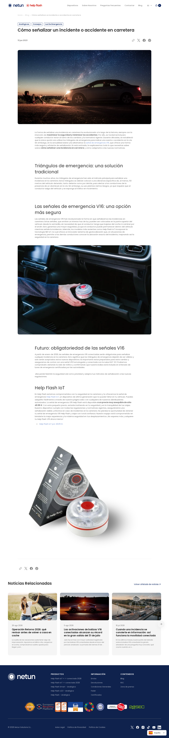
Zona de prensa (127, 686)
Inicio (20, 15)
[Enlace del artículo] (32, 624)
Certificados (96, 695)
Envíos (93, 678)
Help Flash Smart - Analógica (63, 686)
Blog (27, 15)
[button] (158, 5)
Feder (93, 691)
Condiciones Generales (101, 686)
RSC (122, 682)
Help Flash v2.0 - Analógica (62, 691)
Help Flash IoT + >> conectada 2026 (66, 678)
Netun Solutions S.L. (23, 727)
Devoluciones (97, 682)
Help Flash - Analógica (60, 695)
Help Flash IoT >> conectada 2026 (65, 682)
